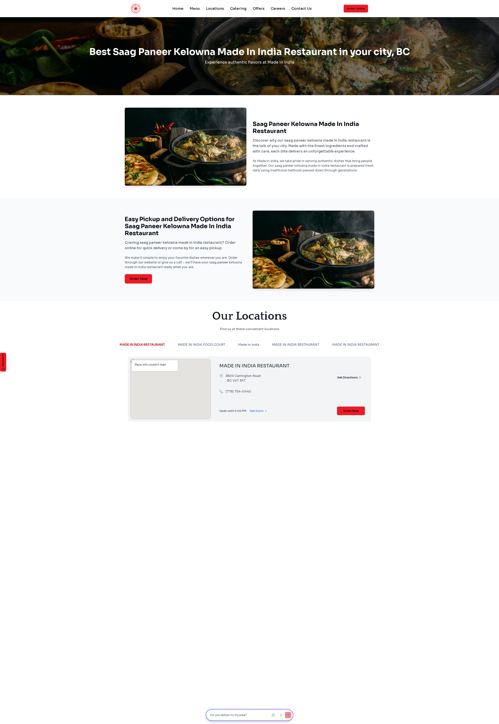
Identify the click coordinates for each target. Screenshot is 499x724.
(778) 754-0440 (238, 391)
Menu (195, 8)
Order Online (356, 8)
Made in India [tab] (248, 345)
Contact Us (301, 8)
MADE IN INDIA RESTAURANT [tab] (142, 345)
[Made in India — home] (135, 8)
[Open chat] (273, 715)
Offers (259, 8)
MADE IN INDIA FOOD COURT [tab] (201, 345)
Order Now (138, 279)
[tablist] (249, 345)
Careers (278, 8)
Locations (215, 8)
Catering (238, 8)
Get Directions (347, 377)
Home (177, 8)
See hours (257, 411)
